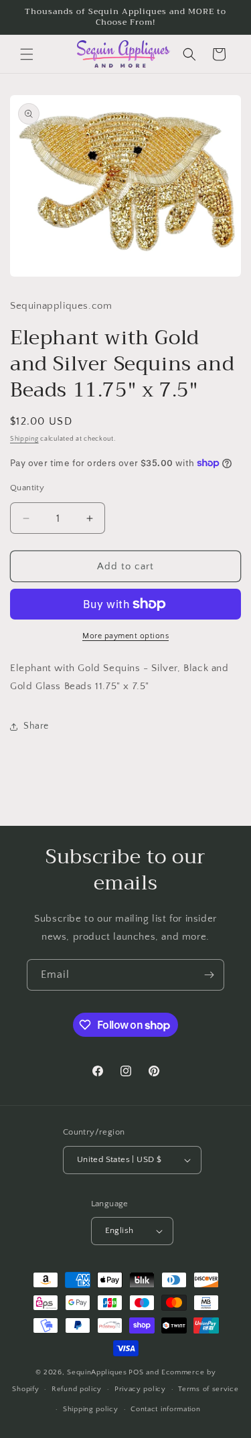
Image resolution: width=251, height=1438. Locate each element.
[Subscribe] (209, 975)
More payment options (125, 636)
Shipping (24, 439)
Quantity (27, 487)
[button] (26, 54)
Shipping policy (90, 1409)
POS (136, 1372)
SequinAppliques (97, 1372)
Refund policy (77, 1389)
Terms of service (208, 1389)
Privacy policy (140, 1389)
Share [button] (36, 726)
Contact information (165, 1409)
